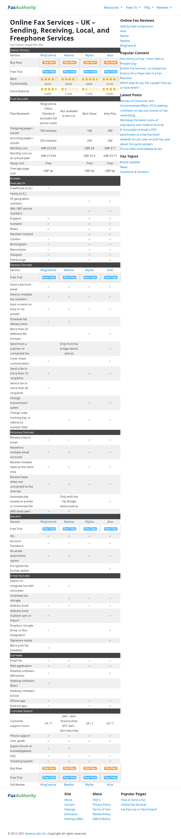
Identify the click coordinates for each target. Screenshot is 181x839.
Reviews (163, 7)
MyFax (89, 55)
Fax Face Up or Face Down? (139, 809)
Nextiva (69, 55)
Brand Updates (130, 162)
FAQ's (96, 800)
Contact (69, 805)
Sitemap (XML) (73, 819)
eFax (110, 55)
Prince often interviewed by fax (141, 149)
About (68, 800)
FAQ (147, 7)
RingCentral (48, 55)
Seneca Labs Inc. (36, 833)
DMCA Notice (101, 819)
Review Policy (101, 814)
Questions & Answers (134, 172)
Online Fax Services (134, 805)
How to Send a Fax (133, 800)
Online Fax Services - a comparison (143, 68)
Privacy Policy (102, 805)
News (124, 167)
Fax (22, 7)
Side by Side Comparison (136, 26)
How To (131, 7)
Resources (111, 7)
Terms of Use (101, 809)
